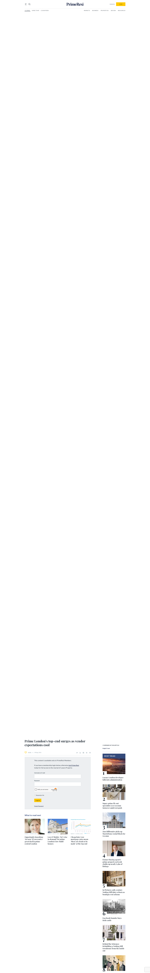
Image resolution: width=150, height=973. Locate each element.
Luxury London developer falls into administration (113, 778)
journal (27, 10)
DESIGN (113, 10)
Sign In (112, 4)
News (29, 752)
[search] (29, 4)
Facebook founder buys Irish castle (112, 919)
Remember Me (40, 795)
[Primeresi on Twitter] (77, 752)
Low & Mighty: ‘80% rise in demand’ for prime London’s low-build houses (57, 840)
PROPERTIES (105, 10)
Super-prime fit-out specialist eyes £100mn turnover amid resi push (112, 805)
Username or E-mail (39, 773)
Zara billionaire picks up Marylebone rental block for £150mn (114, 833)
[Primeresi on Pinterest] (86, 752)
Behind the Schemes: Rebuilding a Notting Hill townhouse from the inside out (113, 947)
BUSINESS (95, 10)
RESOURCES (121, 10)
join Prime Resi (73, 765)
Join (120, 4)
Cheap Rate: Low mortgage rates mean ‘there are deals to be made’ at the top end (79, 840)
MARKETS (87, 10)
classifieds (45, 10)
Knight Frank (106, 748)
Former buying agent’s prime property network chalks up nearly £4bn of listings (112, 862)
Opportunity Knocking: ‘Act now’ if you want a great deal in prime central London (34, 840)
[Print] (90, 752)
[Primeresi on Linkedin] (80, 752)
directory (35, 10)
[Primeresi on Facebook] (83, 752)
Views (26, 833)
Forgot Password (38, 806)
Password (37, 780)
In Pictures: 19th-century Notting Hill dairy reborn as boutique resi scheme (114, 892)
